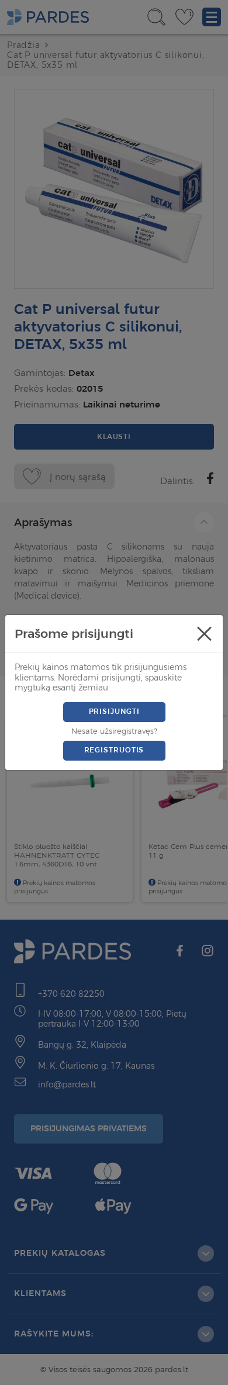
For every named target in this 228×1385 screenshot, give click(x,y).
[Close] (204, 633)
